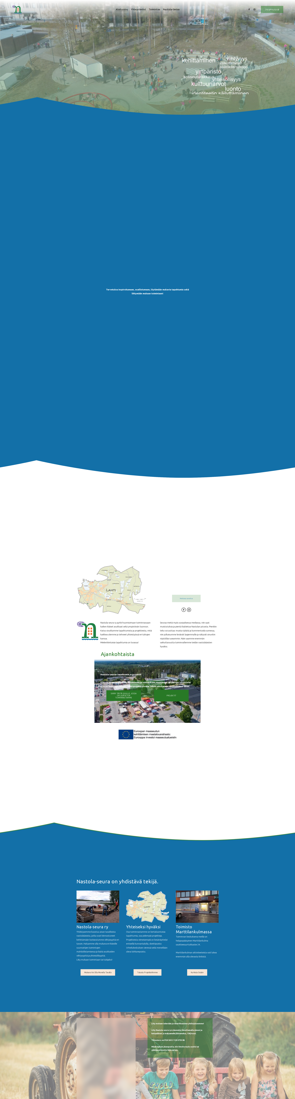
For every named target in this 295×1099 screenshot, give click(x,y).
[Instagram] (254, 9)
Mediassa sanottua (186, 598)
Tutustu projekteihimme (147, 972)
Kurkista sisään (197, 972)
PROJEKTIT (171, 696)
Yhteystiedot (138, 9)
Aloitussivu (122, 9)
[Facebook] (249, 9)
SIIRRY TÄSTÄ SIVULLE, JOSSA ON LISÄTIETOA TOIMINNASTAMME (124, 695)
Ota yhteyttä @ (272, 9)
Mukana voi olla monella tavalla (97, 972)
